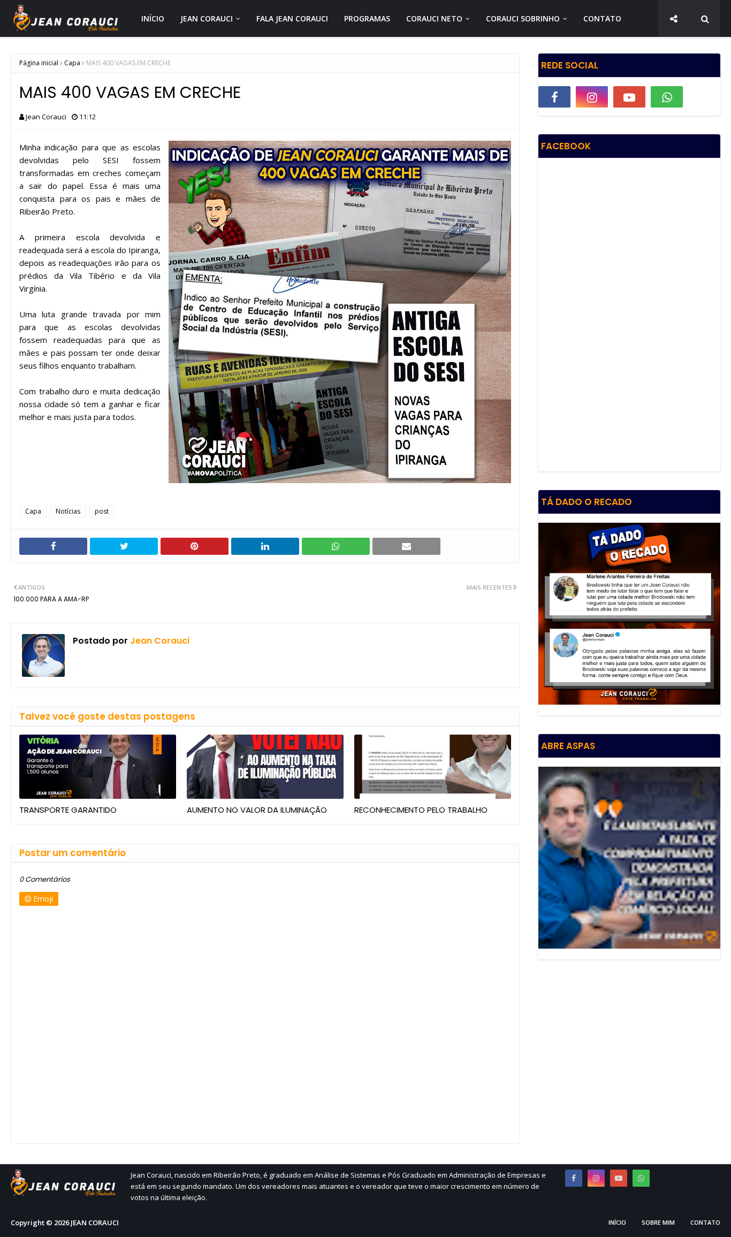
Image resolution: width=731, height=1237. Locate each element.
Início (617, 1222)
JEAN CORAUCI (95, 1222)
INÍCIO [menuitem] (152, 18)
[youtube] (629, 97)
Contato (705, 1222)
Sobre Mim (658, 1222)
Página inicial (38, 62)
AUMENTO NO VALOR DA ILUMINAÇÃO (257, 809)
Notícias (68, 511)
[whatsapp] (667, 97)
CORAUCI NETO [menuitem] (434, 18)
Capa (72, 62)
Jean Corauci (46, 116)
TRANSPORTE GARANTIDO (68, 809)
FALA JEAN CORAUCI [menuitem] (292, 18)
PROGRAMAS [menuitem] (367, 18)
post (102, 511)
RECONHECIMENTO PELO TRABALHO (421, 809)
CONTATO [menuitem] (602, 18)
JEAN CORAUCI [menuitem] (206, 18)
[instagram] (592, 97)
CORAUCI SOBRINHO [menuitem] (523, 18)
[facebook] (554, 97)
